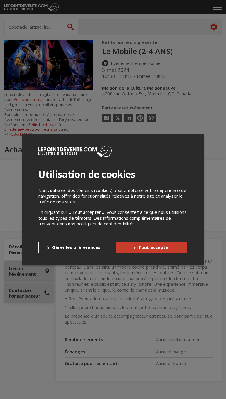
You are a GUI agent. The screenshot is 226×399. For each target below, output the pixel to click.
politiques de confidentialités (106, 223)
